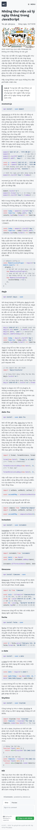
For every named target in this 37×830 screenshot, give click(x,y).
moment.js (6, 114)
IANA (22, 585)
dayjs (27, 302)
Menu (33, 4)
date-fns (21, 423)
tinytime (27, 708)
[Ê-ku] (4, 6)
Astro (10, 827)
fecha (4, 628)
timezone (5, 580)
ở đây (19, 408)
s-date (4, 662)
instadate (5, 531)
